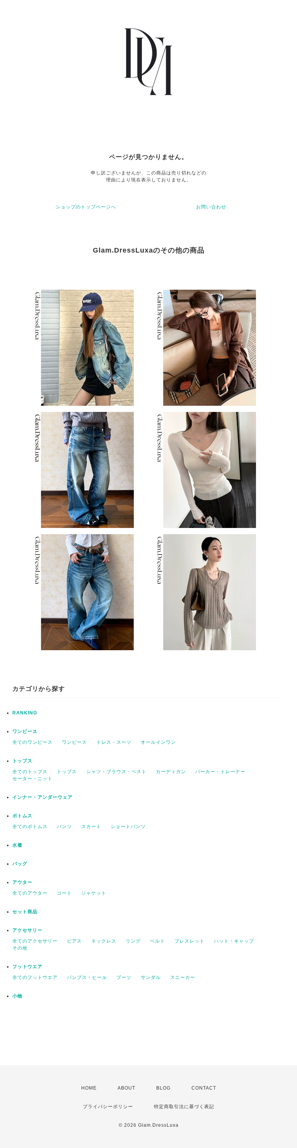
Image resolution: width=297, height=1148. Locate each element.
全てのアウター (30, 893)
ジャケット (93, 893)
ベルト (157, 941)
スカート (91, 826)
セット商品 (25, 911)
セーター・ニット (32, 778)
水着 (17, 845)
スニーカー (182, 977)
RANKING (24, 713)
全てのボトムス (30, 826)
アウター (22, 882)
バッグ (19, 863)
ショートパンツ (128, 826)
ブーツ (123, 977)
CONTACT (203, 1088)
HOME (89, 1088)
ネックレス (103, 941)
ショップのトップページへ (86, 207)
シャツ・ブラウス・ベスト (116, 771)
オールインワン (158, 742)
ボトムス (22, 815)
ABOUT (126, 1088)
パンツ (64, 826)
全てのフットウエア (35, 977)
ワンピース (25, 731)
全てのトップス (30, 771)
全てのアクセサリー (35, 941)
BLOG (163, 1088)
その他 (19, 948)
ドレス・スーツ (113, 742)
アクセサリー (27, 930)
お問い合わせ (211, 207)
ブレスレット (189, 941)
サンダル (151, 977)
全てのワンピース (32, 742)
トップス (22, 761)
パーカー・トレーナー (220, 771)
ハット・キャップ (234, 941)
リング (133, 941)
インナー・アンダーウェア (42, 797)
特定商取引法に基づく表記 (184, 1106)
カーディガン (171, 771)
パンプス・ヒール (87, 977)
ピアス (74, 941)
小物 (17, 996)
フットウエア (27, 966)
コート (64, 893)
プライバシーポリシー (108, 1106)
